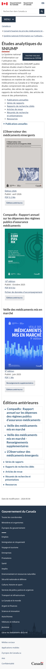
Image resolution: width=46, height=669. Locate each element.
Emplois (5, 537)
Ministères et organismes (12, 522)
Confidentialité (8, 663)
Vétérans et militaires (11, 622)
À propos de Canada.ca (11, 653)
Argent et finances (9, 606)
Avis (3, 658)
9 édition (9, 371)
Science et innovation (11, 611)
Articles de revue (15, 109)
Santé (4, 563)
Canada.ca (6, 26)
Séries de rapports (15, 103)
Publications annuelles (17, 99)
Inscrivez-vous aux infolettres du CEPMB (32, 56)
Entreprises (6, 553)
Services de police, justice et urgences (17, 590)
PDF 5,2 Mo (10, 197)
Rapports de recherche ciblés (20, 106)
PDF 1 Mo (9, 377)
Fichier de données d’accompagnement (23, 292)
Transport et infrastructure (13, 595)
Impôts (5, 568)
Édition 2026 (11, 191)
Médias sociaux (8, 642)
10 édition (10, 281)
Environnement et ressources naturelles (19, 574)
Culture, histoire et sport (12, 584)
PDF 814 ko (10, 287)
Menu (10, 19)
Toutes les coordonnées (12, 517)
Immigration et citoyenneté (13, 542)
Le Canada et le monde (11, 600)
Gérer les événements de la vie (14, 632)
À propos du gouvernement (13, 528)
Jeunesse (5, 627)
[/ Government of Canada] (17, 3)
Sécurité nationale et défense (14, 579)
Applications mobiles (10, 647)
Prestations (6, 558)
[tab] (23, 124)
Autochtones (7, 616)
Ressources (12, 118)
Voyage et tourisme (10, 547)
